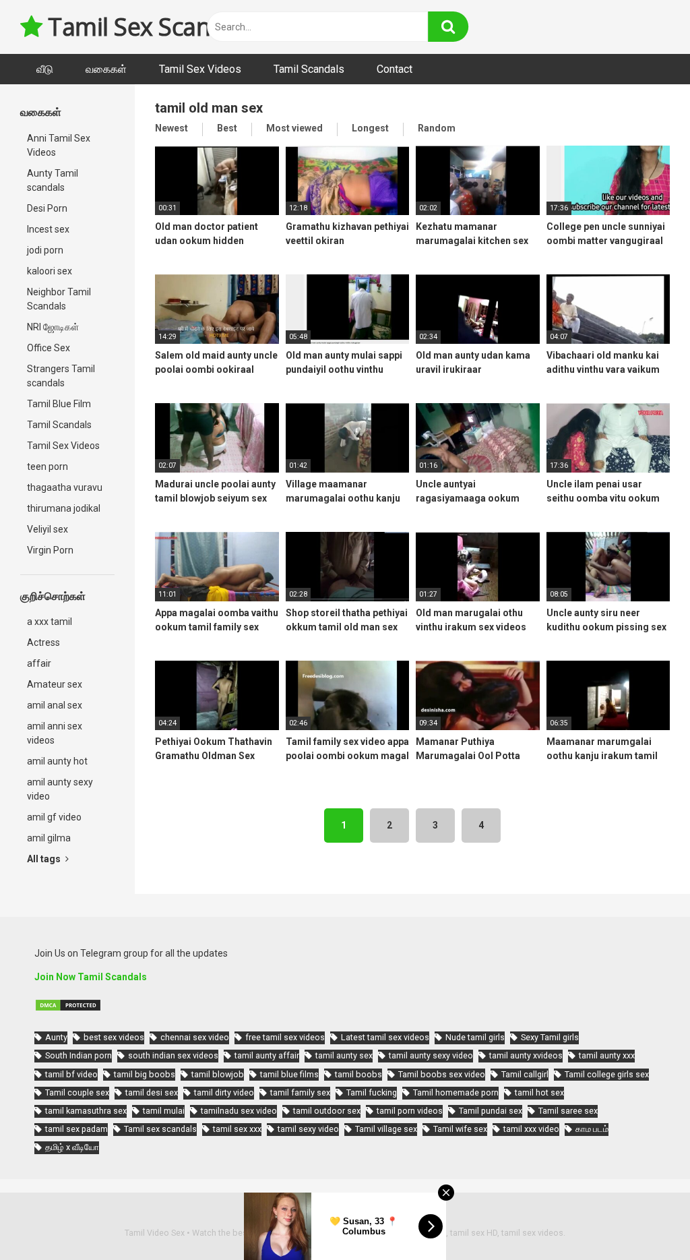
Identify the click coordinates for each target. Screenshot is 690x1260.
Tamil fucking (371, 1092)
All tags (45, 858)
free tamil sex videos (285, 1037)
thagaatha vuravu (64, 487)
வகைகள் (106, 69)
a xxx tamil (49, 621)
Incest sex (48, 229)
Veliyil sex (47, 529)
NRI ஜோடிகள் (53, 327)
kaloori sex (49, 271)
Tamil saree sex (568, 1111)
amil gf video (54, 817)
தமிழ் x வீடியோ (72, 1147)
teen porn (47, 466)
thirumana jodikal (63, 508)
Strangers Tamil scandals (61, 375)
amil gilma (49, 838)
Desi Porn (47, 208)
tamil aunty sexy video (431, 1055)
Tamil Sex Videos (200, 69)
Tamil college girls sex (607, 1074)
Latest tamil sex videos (385, 1037)
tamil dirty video (224, 1092)
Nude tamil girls (475, 1037)
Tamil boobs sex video (441, 1074)
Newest (171, 128)
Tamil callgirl (524, 1074)
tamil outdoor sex (326, 1111)
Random (437, 128)
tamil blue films (289, 1074)
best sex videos (114, 1037)
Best (227, 128)
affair (39, 663)
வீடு (44, 69)
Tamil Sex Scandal (143, 26)
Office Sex (48, 347)
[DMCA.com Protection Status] (68, 1008)
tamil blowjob (217, 1074)
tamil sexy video (308, 1129)
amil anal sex (54, 705)
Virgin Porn (50, 550)
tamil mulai (164, 1111)
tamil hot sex (539, 1092)
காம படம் (591, 1129)
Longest (370, 128)
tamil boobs (358, 1074)
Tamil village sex (386, 1129)
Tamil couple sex (77, 1092)
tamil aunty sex (344, 1055)
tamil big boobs (144, 1074)
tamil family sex (300, 1092)
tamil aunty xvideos (526, 1055)
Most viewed (294, 128)
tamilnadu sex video (239, 1111)
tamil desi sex (151, 1092)
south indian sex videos (173, 1055)
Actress (43, 642)
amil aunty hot (57, 761)
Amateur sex (54, 684)
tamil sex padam (76, 1129)
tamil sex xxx (237, 1129)
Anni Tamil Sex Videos (58, 145)
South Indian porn (78, 1055)
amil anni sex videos (54, 733)
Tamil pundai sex (490, 1111)
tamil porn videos (410, 1111)
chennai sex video (194, 1037)
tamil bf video (71, 1074)
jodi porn (45, 250)
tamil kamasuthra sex (86, 1111)
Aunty (56, 1037)
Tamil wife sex (460, 1129)
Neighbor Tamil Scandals (59, 299)
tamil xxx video (531, 1129)
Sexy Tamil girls (550, 1037)
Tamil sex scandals (160, 1129)
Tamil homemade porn (456, 1092)
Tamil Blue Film (59, 403)
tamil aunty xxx (607, 1055)
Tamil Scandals (309, 69)
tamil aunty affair (266, 1055)
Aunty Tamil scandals (52, 180)
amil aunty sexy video (60, 789)
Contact (394, 69)
